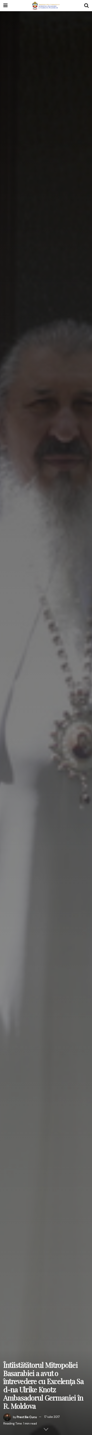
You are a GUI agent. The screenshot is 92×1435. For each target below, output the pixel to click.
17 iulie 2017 (52, 1417)
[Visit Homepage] (46, 5)
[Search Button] (86, 5)
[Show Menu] (5, 5)
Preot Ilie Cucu (27, 1417)
